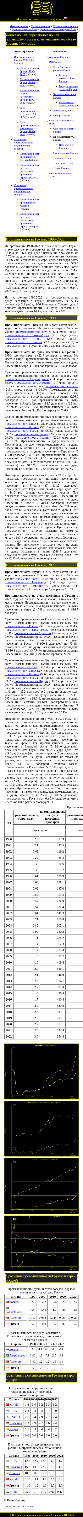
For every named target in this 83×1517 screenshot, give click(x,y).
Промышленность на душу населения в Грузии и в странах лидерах (29, 220)
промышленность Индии (31, 681)
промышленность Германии (24, 430)
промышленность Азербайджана (27, 379)
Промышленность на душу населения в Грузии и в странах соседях (29, 171)
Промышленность (40, 26)
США (13, 1410)
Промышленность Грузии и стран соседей (29, 156)
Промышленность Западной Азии (58, 29)
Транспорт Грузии (63, 162)
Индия (13, 1429)
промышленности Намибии (24, 585)
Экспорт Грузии (62, 110)
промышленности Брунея (33, 331)
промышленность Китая (21, 667)
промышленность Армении (33, 382)
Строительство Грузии (65, 152)
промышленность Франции (33, 437)
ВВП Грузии (54, 62)
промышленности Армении (34, 578)
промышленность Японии (22, 427)
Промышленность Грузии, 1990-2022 (24, 58)
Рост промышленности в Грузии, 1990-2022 (29, 112)
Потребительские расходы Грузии (62, 68)
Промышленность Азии (24, 29)
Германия (15, 1423)
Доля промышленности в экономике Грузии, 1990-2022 (29, 128)
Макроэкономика (19, 26)
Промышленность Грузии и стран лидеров (29, 202)
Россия (14, 1301)
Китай (13, 1404)
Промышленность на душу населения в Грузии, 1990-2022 (29, 96)
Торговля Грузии (62, 157)
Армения (15, 1317)
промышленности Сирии (23, 338)
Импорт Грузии (61, 115)
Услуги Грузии (61, 167)
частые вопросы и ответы (19, 1505)
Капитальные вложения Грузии (68, 104)
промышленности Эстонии (23, 342)
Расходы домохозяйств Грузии (66, 78)
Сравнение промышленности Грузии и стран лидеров (23, 190)
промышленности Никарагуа (25, 582)
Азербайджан (14, 1311)
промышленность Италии (31, 434)
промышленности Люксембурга (27, 335)
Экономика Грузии (57, 57)
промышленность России (61, 386)
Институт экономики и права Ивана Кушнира (36, 1515)
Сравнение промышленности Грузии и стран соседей (23, 144)
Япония (14, 1417)
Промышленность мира (65, 26)
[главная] (41, 14)
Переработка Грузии (66, 146)
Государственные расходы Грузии (68, 88)
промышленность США (20, 423)
